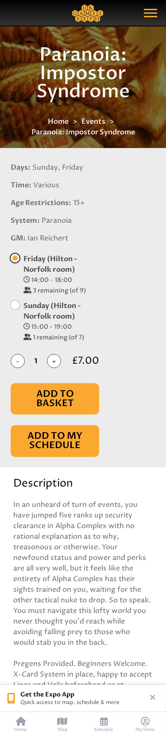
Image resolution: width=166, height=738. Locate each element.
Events (93, 121)
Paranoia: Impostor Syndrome (83, 132)
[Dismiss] (152, 698)
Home (58, 121)
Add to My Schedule (54, 441)
